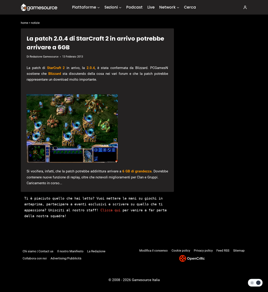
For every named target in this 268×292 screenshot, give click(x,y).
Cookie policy (181, 250)
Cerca (190, 7)
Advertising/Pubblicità (66, 258)
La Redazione (96, 251)
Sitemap (239, 250)
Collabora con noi (35, 258)
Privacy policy (203, 250)
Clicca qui (110, 210)
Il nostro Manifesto (70, 251)
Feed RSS (222, 250)
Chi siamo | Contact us (38, 251)
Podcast (134, 7)
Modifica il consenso (153, 250)
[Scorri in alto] (255, 276)
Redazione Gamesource (44, 56)
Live (151, 7)
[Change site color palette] (255, 283)
